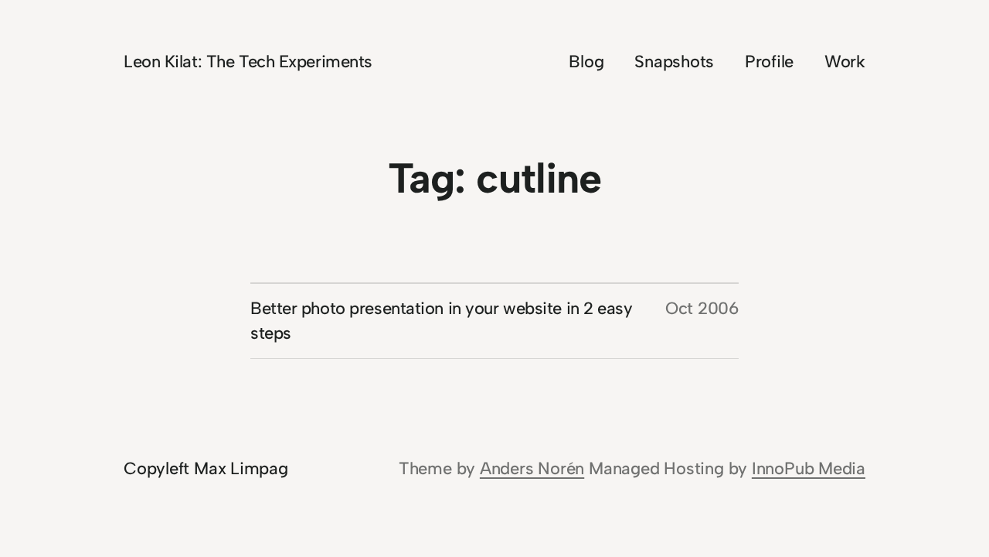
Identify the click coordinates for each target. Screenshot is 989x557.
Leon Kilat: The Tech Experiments (248, 61)
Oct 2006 (702, 308)
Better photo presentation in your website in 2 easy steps (441, 320)
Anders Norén (532, 468)
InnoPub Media (808, 468)
